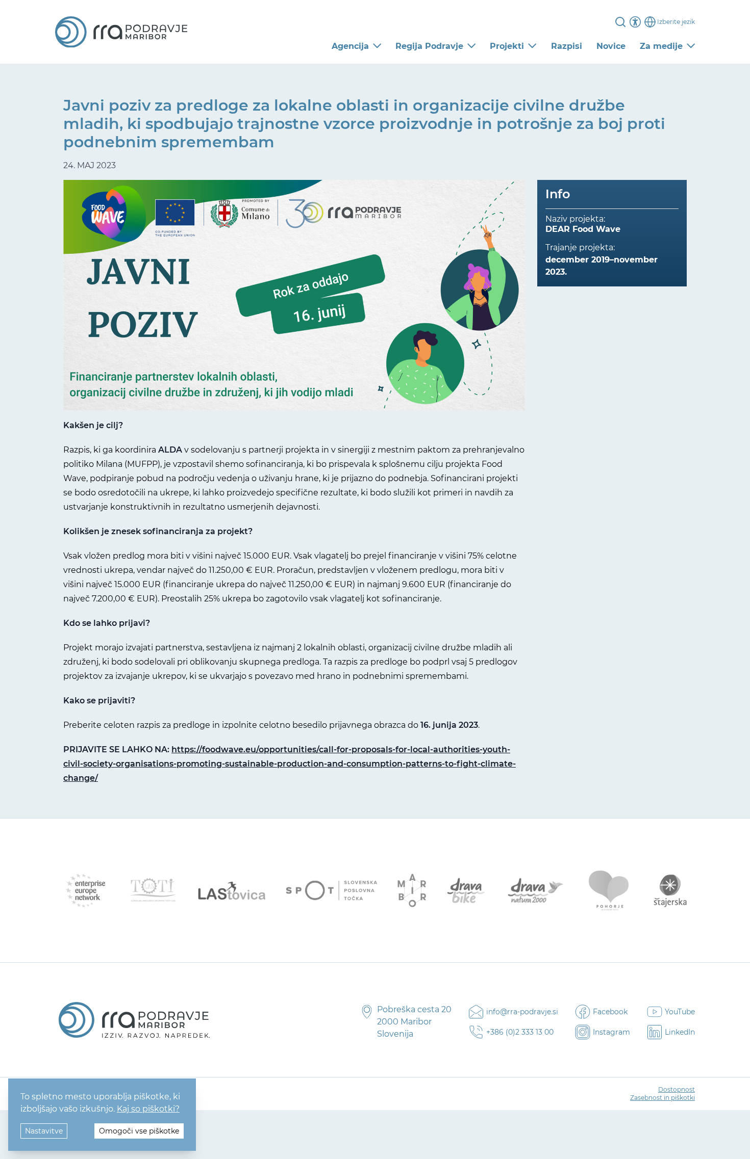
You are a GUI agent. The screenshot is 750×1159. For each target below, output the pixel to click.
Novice (611, 46)
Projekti (507, 46)
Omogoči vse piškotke (139, 1131)
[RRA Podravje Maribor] (121, 32)
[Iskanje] (620, 22)
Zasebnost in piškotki (662, 1097)
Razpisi (566, 46)
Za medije (661, 46)
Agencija (350, 46)
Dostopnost (676, 1089)
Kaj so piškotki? (148, 1109)
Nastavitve (44, 1131)
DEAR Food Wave (582, 229)
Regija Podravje (429, 46)
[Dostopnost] (635, 22)
